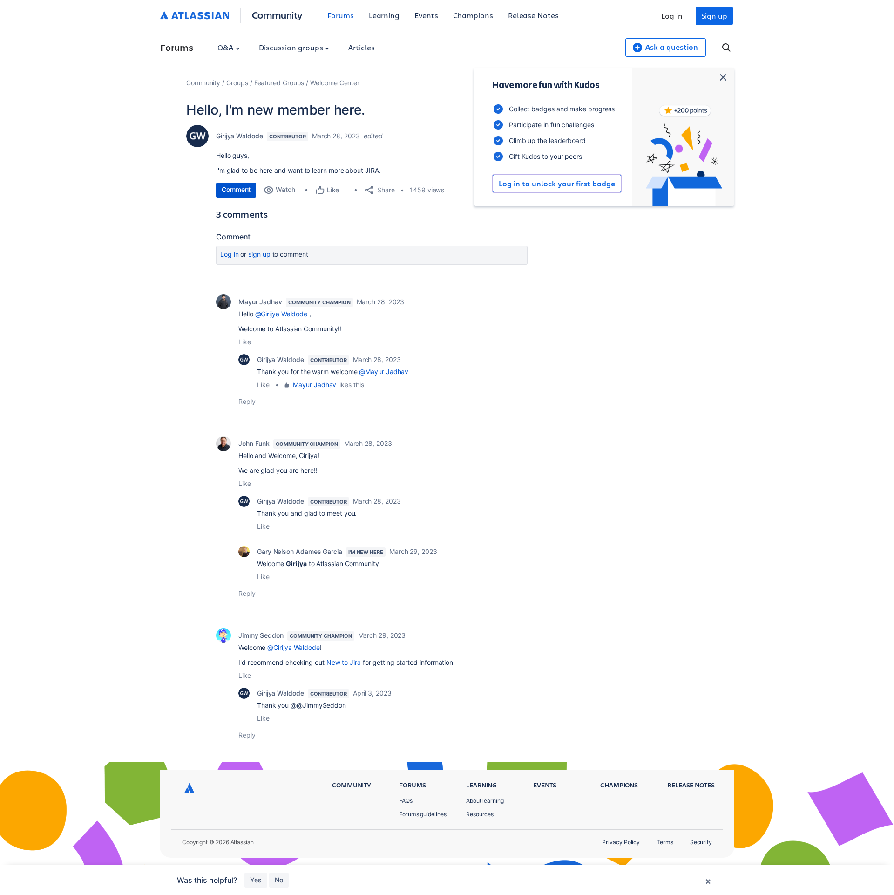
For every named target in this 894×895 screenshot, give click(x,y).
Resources (480, 814)
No (279, 880)
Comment (236, 189)
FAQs (406, 800)
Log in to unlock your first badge (557, 183)
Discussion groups (292, 47)
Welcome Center (334, 83)
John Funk (254, 443)
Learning (384, 15)
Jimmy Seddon (261, 635)
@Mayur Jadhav (383, 372)
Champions (473, 15)
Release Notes (533, 15)
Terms (665, 842)
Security (701, 842)
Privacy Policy (621, 842)
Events (426, 15)
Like (244, 342)
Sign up (714, 15)
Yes (256, 880)
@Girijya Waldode (281, 314)
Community (277, 14)
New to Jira (343, 662)
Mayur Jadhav (260, 302)
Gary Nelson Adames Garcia (299, 551)
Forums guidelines (423, 814)
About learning (485, 800)
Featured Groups (279, 83)
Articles (361, 47)
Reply (247, 401)
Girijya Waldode (239, 136)
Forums (340, 15)
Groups (237, 83)
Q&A (226, 47)
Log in (672, 15)
